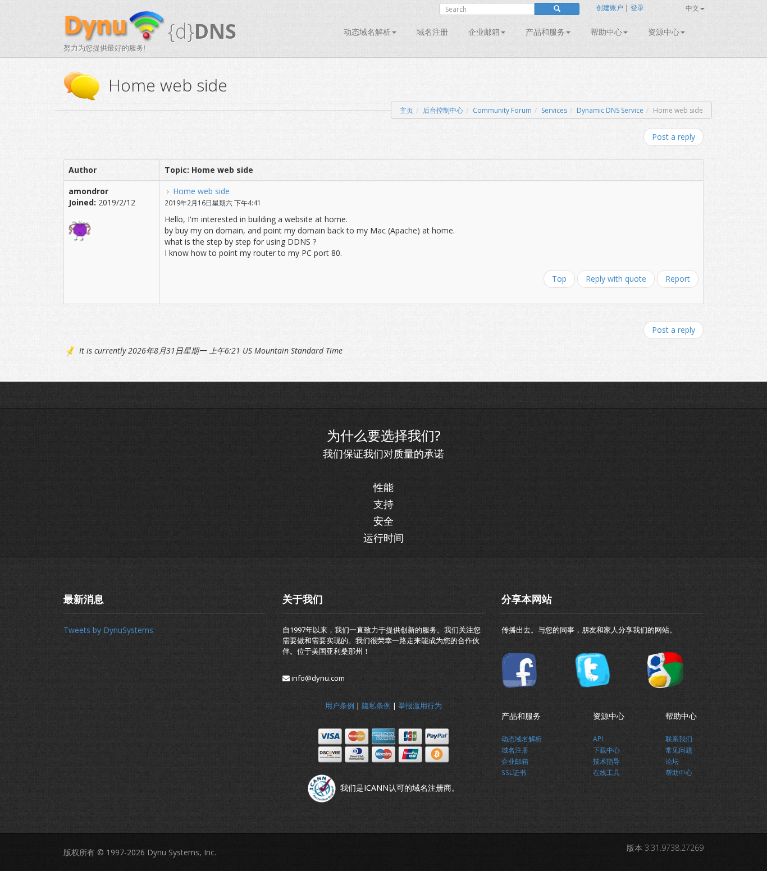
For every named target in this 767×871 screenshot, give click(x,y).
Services (554, 110)
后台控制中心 (443, 110)
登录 (637, 7)
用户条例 (339, 705)
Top (559, 278)
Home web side (201, 191)
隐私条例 (376, 705)
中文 (692, 8)
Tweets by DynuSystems (108, 630)
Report (677, 278)
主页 (406, 110)
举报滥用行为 (420, 705)
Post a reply (673, 136)
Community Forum (502, 110)
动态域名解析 (367, 31)
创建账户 (609, 7)
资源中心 (663, 31)
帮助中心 (606, 31)
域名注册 (432, 31)
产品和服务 (545, 31)
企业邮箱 (484, 31)
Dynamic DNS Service (610, 110)
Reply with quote (616, 278)
